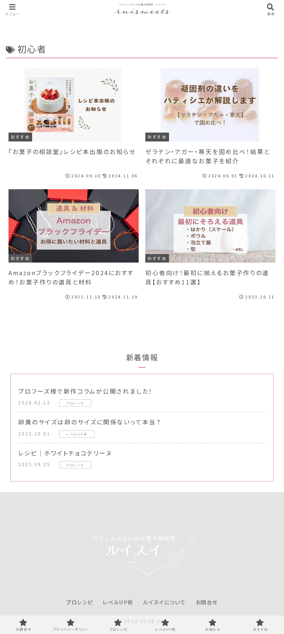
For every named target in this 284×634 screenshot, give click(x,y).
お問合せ (207, 603)
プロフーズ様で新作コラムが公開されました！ (85, 391)
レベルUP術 (118, 603)
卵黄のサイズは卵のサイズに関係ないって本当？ (89, 421)
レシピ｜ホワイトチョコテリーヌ (65, 452)
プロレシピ (79, 603)
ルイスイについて (164, 603)
